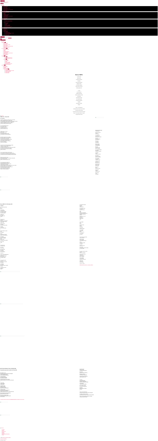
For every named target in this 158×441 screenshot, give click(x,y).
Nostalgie (5, 67)
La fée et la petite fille (8, 33)
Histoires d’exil (6, 29)
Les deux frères (7, 35)
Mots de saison (5, 16)
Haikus (4, 50)
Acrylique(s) (7, 22)
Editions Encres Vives (6, 47)
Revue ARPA (5, 7)
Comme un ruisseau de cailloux (6, 437)
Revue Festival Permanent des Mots (8, 9)
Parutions (3, 5)
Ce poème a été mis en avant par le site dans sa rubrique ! (12, 399)
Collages (5, 19)
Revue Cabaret (5, 8)
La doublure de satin (6, 12)
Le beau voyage (7, 34)
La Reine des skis (7, 32)
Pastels (6, 24)
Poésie (3, 434)
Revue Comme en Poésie (7, 44)
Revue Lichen (5, 10)
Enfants (3, 432)
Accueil (3, 41)
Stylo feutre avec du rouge (8, 26)
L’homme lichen (6, 15)
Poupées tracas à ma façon (7, 27)
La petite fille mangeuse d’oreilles (9, 70)
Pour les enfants (6, 31)
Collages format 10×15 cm (8, 21)
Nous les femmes (6, 68)
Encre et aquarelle (7, 25)
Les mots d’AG (4, 11)
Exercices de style (6, 17)
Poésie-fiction (5, 18)
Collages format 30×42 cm (8, 20)
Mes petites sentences (6, 14)
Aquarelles (6, 23)
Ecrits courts (5, 28)
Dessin (3, 430)
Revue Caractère (6, 6)
